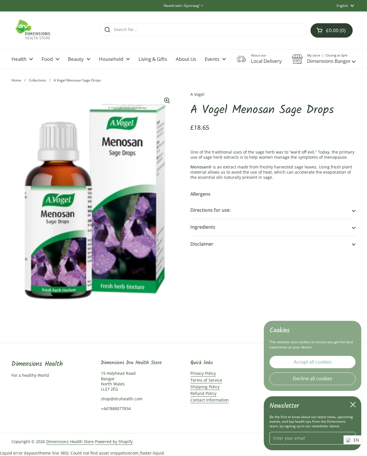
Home (16, 80)
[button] (324, 59)
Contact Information (209, 400)
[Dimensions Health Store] (37, 30)
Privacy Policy (203, 373)
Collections (37, 80)
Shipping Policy (205, 386)
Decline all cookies (312, 378)
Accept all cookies (313, 361)
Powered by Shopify (114, 441)
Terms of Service (206, 380)
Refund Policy (203, 393)
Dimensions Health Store (70, 441)
